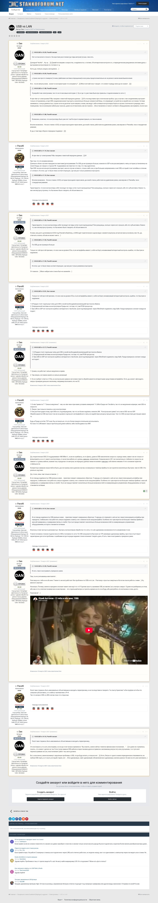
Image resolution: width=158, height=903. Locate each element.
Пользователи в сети (65, 14)
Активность (30, 10)
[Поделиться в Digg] (20, 818)
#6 (147, 400)
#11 (146, 731)
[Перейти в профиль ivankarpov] (12, 842)
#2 (147, 146)
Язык (59, 900)
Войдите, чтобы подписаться (123, 26)
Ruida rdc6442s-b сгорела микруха (26, 857)
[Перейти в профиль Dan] (12, 28)
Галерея (20, 14)
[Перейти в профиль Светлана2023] (12, 872)
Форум (11, 14)
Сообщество (15, 10)
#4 (147, 286)
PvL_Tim (22, 850)
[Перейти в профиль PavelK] (19, 157)
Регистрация (142, 3)
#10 (146, 686)
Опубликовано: (39, 43)
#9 (147, 561)
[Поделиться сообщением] (143, 43)
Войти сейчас (112, 799)
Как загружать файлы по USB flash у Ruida (28, 868)
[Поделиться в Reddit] (23, 818)
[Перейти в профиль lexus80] (12, 883)
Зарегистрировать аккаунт (46, 799)
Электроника (40, 29)
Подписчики (139, 26)
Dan (22, 29)
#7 (147, 452)
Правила (38, 14)
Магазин (95, 10)
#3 (147, 215)
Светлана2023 (24, 870)
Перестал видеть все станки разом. (27, 848)
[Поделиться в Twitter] (13, 818)
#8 (147, 504)
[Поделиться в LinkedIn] (10, 818)
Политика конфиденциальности (75, 900)
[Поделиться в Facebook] (16, 818)
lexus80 (22, 881)
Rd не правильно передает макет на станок (29, 839)
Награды (65, 10)
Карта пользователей (48, 10)
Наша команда (49, 14)
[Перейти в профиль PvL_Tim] (12, 850)
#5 (147, 342)
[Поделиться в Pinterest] (26, 818)
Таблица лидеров (80, 10)
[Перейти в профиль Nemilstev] (12, 860)
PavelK (49, 52)
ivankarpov (23, 841)
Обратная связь (94, 900)
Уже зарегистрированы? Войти (122, 3)
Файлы (29, 14)
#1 (147, 43)
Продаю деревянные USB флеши (26, 879)
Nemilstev (23, 859)
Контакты (107, 10)
